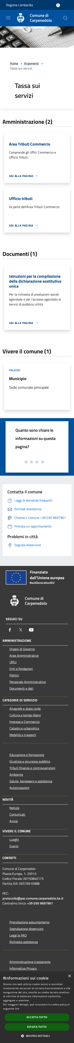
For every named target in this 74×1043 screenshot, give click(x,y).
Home (14, 63)
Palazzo (14, 370)
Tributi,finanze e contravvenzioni (32, 767)
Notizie (14, 807)
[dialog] (37, 1007)
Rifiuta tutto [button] (37, 1027)
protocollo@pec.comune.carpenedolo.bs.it (32, 898)
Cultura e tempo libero (25, 715)
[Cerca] (65, 18)
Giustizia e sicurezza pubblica (29, 761)
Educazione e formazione (26, 754)
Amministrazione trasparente (30, 961)
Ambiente (16, 774)
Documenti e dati (21, 688)
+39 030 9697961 (40, 903)
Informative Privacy (23, 968)
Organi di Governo (22, 648)
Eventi (13, 846)
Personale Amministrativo (27, 681)
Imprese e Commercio (24, 721)
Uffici (13, 662)
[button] (37, 1035)
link (17, 1008)
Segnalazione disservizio (26, 928)
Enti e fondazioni (21, 668)
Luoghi (14, 839)
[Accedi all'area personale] (58, 5)
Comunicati (17, 814)
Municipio (18, 378)
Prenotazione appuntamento (29, 922)
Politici (14, 675)
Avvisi (13, 821)
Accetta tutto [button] (37, 1017)
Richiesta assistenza (23, 941)
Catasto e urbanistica (24, 728)
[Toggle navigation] (8, 17)
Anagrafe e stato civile (25, 708)
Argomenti (31, 63)
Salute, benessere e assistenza (30, 781)
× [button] (69, 976)
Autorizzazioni (19, 787)
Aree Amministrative (24, 655)
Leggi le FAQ (18, 935)
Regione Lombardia (19, 4)
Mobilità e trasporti (22, 734)
